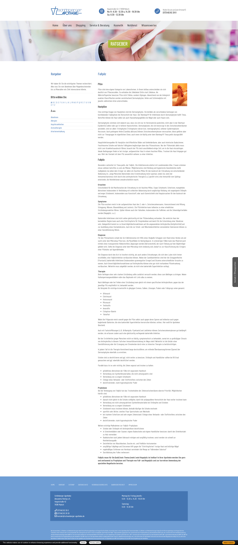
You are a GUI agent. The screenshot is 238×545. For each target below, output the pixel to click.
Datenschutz (83, 485)
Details (83, 543)
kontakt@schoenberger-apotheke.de (70, 516)
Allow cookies (229, 543)
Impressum (133, 485)
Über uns (67, 25)
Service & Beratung (99, 25)
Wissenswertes (149, 25)
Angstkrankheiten (57, 124)
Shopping (80, 25)
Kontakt (62, 485)
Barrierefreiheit (118, 485)
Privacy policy (95, 543)
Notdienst (132, 25)
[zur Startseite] (66, 10)
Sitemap (71, 485)
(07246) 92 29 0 (63, 510)
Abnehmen (54, 117)
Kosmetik (118, 25)
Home (55, 25)
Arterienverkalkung (58, 131)
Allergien (54, 120)
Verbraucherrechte (100, 485)
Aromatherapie (56, 127)
